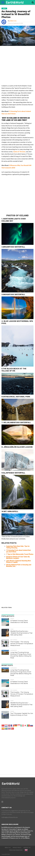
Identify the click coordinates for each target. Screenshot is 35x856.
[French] (12, 725)
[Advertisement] (17, 66)
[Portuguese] (28, 725)
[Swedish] (6, 728)
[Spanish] (3, 728)
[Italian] (22, 725)
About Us (7, 847)
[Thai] (9, 728)
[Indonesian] (19, 725)
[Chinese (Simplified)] (3, 725)
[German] (15, 725)
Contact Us (27, 847)
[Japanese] (25, 725)
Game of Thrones (19, 151)
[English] (9, 725)
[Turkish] (12, 728)
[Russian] (31, 725)
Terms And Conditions (15, 850)
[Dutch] (6, 725)
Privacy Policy (17, 847)
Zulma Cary (13, 21)
